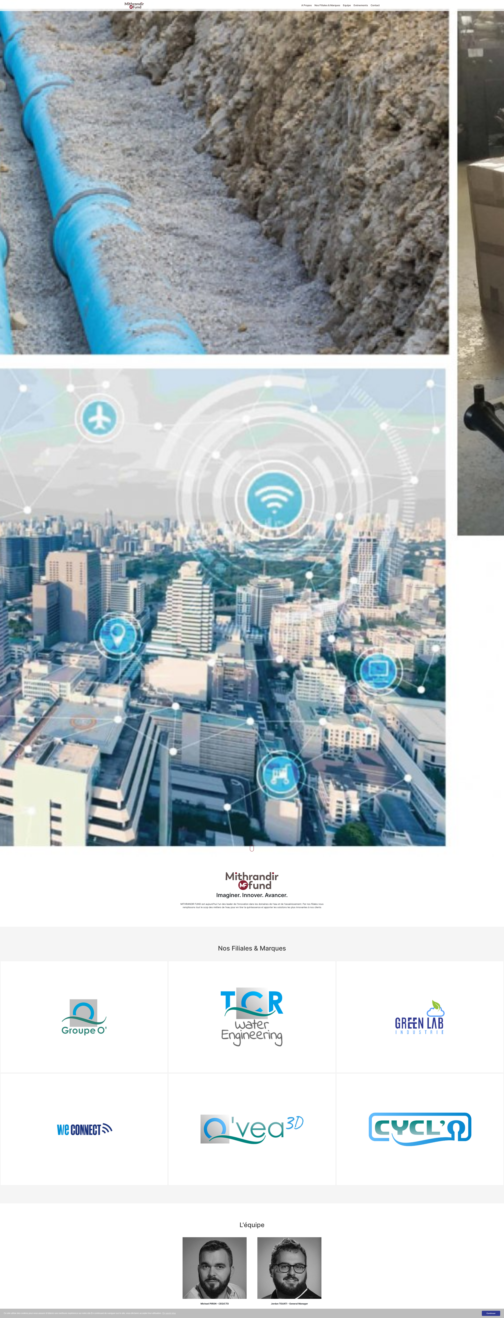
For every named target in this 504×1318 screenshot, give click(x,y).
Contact (375, 5)
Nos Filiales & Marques (327, 5)
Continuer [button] (491, 1313)
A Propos (306, 5)
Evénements (361, 5)
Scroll (252, 854)
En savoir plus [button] (169, 1313)
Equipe (347, 5)
